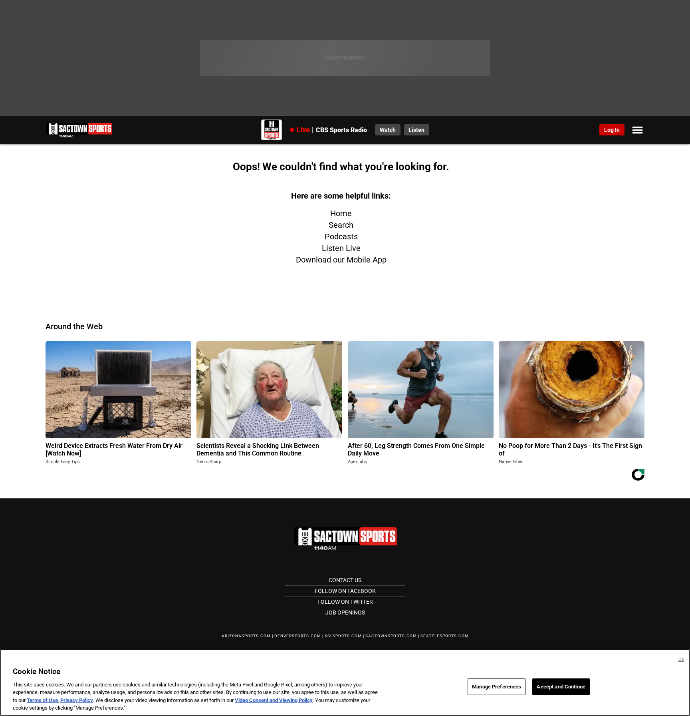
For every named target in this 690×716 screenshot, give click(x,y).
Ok (681, 659)
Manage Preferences (496, 687)
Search (341, 225)
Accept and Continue (561, 687)
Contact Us (345, 580)
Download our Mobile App (341, 260)
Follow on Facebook (345, 591)
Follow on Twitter (345, 602)
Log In (612, 130)
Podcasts (341, 236)
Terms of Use (42, 700)
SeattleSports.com (444, 636)
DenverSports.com (297, 636)
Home (341, 213)
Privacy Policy (76, 700)
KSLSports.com (343, 636)
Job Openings (345, 612)
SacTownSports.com (391, 636)
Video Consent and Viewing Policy (274, 700)
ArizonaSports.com (246, 636)
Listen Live (341, 248)
